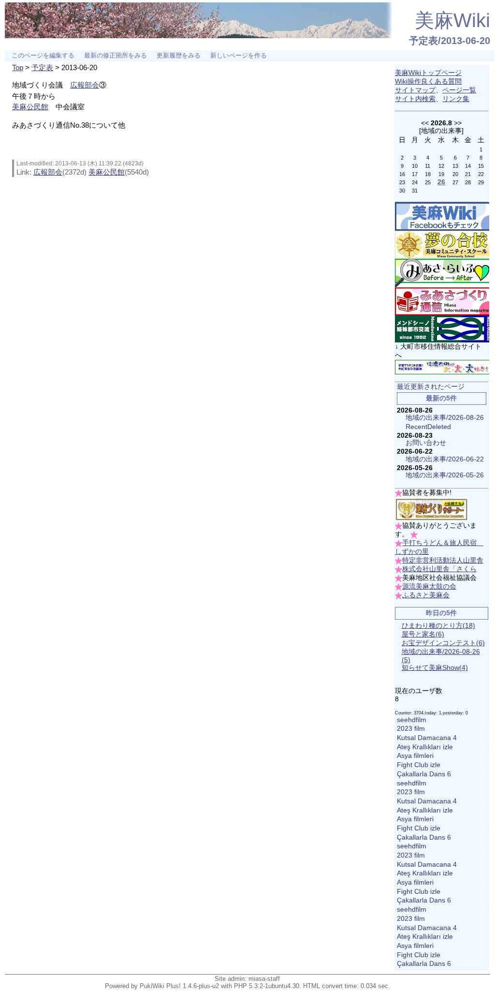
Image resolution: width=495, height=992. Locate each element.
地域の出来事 (441, 130)
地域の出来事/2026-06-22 (445, 459)
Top (17, 67)
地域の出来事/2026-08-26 (445, 417)
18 (428, 174)
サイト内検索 (415, 99)
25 (428, 182)
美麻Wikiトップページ (428, 72)
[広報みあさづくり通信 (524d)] (443, 301)
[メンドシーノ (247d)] (443, 328)
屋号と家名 (423, 634)
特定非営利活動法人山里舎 (442, 560)
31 (415, 190)
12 (441, 166)
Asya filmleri (415, 755)
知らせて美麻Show (435, 667)
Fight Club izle (418, 765)
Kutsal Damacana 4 (427, 737)
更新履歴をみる (179, 55)
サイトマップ (415, 90)
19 (441, 174)
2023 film (411, 728)
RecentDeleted (428, 426)
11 (427, 166)
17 (415, 174)
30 (402, 190)
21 (468, 174)
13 (455, 166)
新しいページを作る (238, 55)
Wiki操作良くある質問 (428, 81)
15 (481, 166)
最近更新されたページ (431, 386)
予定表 (42, 67)
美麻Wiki (452, 20)
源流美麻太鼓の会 (429, 586)
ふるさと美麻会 (426, 595)
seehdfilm (411, 720)
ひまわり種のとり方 (438, 625)
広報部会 (84, 85)
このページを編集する (43, 55)
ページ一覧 (459, 90)
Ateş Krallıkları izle (425, 747)
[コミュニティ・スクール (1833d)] (443, 244)
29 (481, 182)
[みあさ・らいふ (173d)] (443, 272)
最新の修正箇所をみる (115, 55)
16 (402, 174)
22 (481, 174)
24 (415, 182)
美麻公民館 (30, 107)
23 (402, 182)
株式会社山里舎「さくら (439, 569)
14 (468, 166)
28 (468, 182)
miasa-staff (264, 978)
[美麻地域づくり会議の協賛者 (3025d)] (431, 509)
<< (425, 123)
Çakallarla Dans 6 (424, 774)
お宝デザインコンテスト (443, 643)
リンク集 (455, 99)
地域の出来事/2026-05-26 (445, 475)
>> (458, 123)
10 (415, 166)
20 (455, 174)
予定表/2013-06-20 (449, 40)
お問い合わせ (426, 442)
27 (455, 182)
